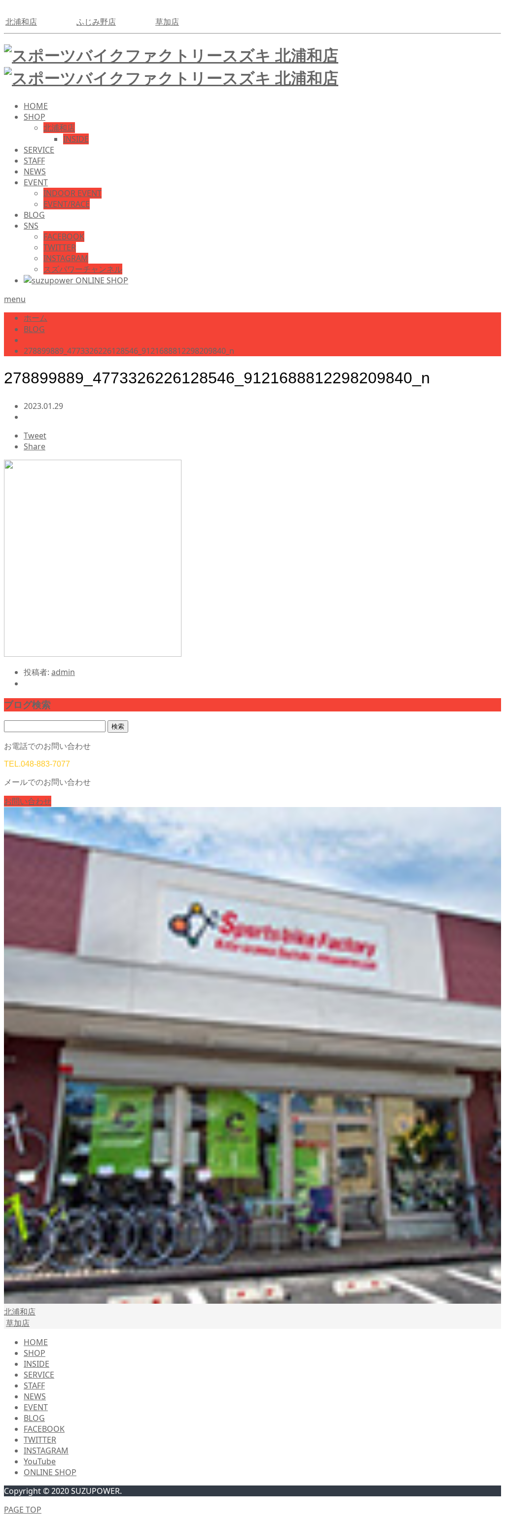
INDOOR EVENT (72, 193)
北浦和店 (21, 21)
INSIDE (76, 139)
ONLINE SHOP (50, 1472)
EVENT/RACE (66, 204)
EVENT (36, 182)
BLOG (34, 214)
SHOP (34, 116)
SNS (31, 225)
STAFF (34, 160)
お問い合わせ (27, 801)
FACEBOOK (63, 236)
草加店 (167, 21)
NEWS (35, 171)
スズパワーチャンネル (82, 269)
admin (63, 672)
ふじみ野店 (96, 21)
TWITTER (59, 247)
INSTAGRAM (65, 258)
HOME (36, 106)
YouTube (40, 1461)
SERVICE (39, 149)
